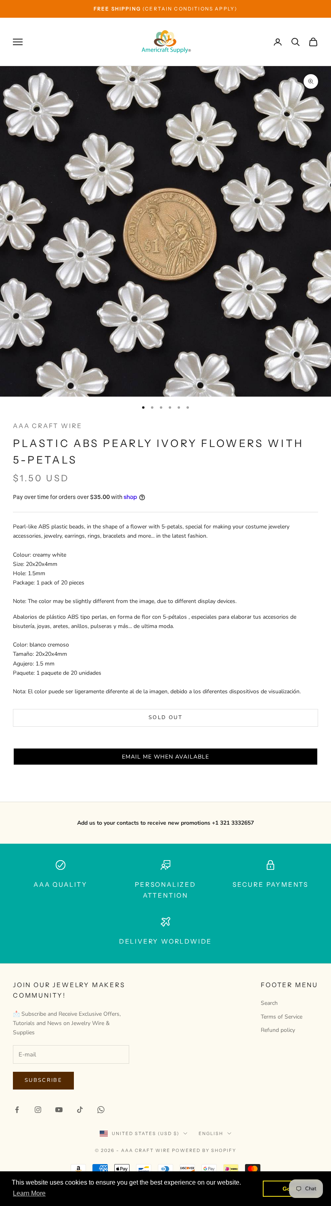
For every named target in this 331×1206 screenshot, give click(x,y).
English (211, 1133)
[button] (165, 756)
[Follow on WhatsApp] (101, 1110)
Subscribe (43, 1080)
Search (269, 1003)
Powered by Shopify (204, 1150)
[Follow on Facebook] (17, 1110)
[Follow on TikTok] (80, 1110)
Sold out (165, 717)
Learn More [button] (29, 1193)
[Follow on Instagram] (38, 1110)
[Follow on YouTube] (59, 1110)
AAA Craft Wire (47, 426)
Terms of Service (281, 1017)
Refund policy (278, 1030)
